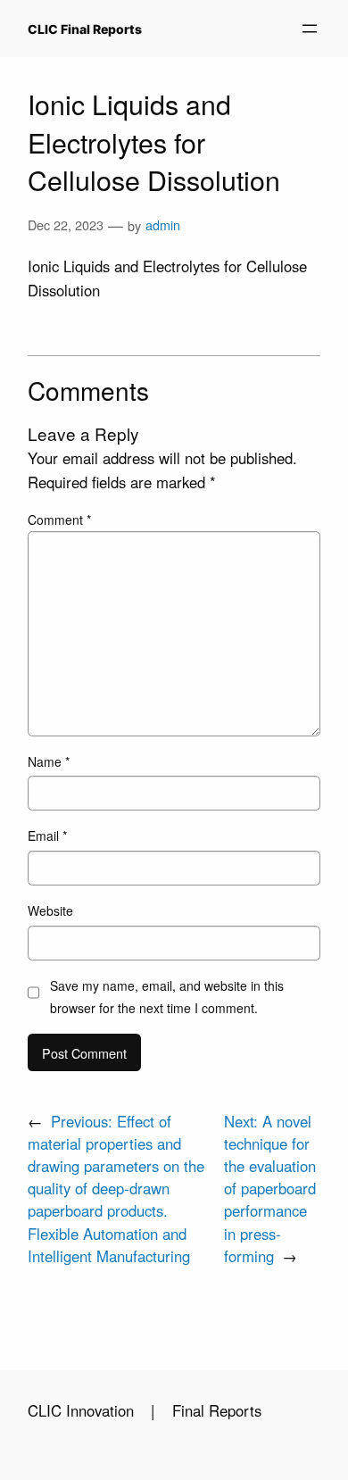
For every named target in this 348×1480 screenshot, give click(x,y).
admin (162, 224)
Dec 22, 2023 (66, 224)
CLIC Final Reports (85, 29)
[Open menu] (309, 28)
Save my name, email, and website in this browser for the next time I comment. (167, 997)
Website (50, 910)
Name (49, 761)
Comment (59, 519)
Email (47, 835)
